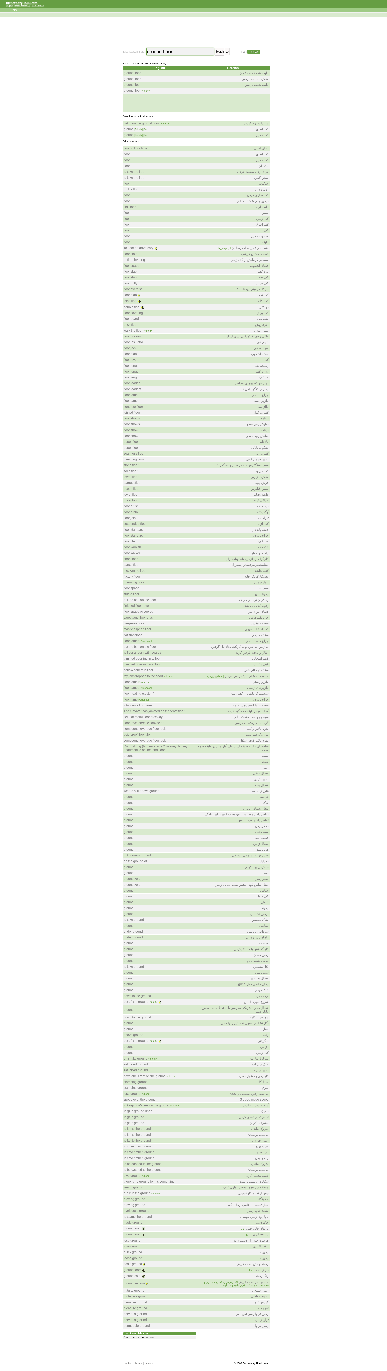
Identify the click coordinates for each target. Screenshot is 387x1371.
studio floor (131, 594)
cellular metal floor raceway (143, 717)
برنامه (265, 418)
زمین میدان (261, 955)
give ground (132, 1175)
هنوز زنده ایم (260, 791)
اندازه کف (262, 371)
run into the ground (137, 1193)
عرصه (264, 796)
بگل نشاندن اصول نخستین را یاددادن (245, 1023)
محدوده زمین (260, 236)
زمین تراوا (262, 1325)
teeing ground (133, 1187)
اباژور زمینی (260, 400)
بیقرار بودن (261, 330)
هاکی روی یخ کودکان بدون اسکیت (246, 336)
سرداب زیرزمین (258, 931)
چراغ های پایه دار (257, 641)
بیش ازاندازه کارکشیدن (253, 1193)
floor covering (133, 313)
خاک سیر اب (260, 1064)
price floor (131, 500)
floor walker (132, 553)
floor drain (131, 512)
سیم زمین (262, 972)
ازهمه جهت (261, 996)
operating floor (134, 582)
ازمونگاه (263, 1199)
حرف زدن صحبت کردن (253, 171)
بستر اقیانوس (260, 488)
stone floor (131, 465)
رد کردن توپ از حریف (254, 600)
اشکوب (264, 183)
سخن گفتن (261, 177)
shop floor (131, 559)
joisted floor (132, 412)
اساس (264, 890)
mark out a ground (136, 1210)
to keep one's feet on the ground (146, 1105)
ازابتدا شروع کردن (256, 123)
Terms (138, 1363)
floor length (131, 365)
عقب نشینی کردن (257, 1175)
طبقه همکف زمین (256, 84)
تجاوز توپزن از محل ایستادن (250, 855)
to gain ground (134, 1117)
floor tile (129, 541)
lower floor (131, 477)
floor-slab (130, 295)
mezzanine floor (135, 570)
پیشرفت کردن (259, 1123)
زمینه (265, 908)
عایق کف (262, 342)
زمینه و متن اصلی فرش (253, 1264)
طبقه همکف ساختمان (254, 73)
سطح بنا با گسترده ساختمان (250, 705)
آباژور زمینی (260, 682)
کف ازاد (263, 523)
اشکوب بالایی (260, 447)
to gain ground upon (138, 1111)
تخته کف (263, 318)
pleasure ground (135, 1302)
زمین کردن (261, 779)
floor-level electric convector (143, 723)
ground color (132, 1276)
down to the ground (137, 996)
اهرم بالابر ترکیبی (257, 728)
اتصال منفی (261, 773)
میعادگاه (263, 1082)
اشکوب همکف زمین (255, 79)
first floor (130, 207)
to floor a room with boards (142, 652)
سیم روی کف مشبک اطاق (251, 717)
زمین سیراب (260, 1070)
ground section (134, 1283)
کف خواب (262, 283)
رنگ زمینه (262, 1276)
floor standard (133, 529)
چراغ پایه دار (260, 395)
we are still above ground (141, 791)
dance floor (131, 564)
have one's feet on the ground (145, 1076)
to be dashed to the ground (143, 1164)
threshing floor (134, 459)
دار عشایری (257, 1234)
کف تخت (263, 277)
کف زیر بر (262, 471)
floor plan (130, 354)
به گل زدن (262, 826)
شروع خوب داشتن (256, 1002)
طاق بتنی (262, 406)
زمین (265, 767)
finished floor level (137, 605)
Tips (243, 51)
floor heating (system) (139, 693)
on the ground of (135, 861)
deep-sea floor (134, 623)
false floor (130, 301)
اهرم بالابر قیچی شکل (254, 740)
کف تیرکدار (261, 412)
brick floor (130, 324)
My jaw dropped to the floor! (143, 676)
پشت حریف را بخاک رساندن (241, 248)
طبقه (265, 242)
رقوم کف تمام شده (256, 605)
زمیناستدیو (262, 594)
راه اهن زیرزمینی (257, 937)
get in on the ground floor (141, 123)
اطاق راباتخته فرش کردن (252, 652)
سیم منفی (262, 832)
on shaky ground (135, 1058)
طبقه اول (262, 207)
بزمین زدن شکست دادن (252, 201)
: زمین (264, 1046)
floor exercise (133, 289)
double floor (132, 307)
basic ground (133, 1264)
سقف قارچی (260, 635)
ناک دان (264, 166)
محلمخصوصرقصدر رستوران (250, 564)
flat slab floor (133, 635)
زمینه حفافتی (260, 1296)
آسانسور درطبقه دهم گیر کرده (248, 711)
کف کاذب (262, 301)
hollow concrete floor (138, 670)
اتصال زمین (261, 843)
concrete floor (133, 406)
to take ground (134, 919)
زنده (266, 1035)
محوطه (264, 943)
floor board (131, 318)
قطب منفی (261, 837)
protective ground (136, 1296)
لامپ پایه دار (260, 529)
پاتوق (265, 1087)
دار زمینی (259, 1270)
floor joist (130, 518)
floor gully (130, 283)
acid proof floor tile (137, 734)
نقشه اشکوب (260, 354)
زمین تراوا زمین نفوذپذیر (252, 1314)
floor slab (130, 271)
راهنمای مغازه (259, 553)
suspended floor (135, 523)
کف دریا (263, 896)
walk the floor (133, 330)
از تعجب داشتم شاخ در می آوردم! (238, 676)
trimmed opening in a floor (142, 658)
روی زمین (262, 189)
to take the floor (134, 171)
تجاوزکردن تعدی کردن (254, 1117)
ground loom (132, 1228)
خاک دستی (261, 1222)
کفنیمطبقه (262, 570)
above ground (133, 1035)
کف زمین (262, 135)
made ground (133, 1222)
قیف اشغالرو (260, 658)
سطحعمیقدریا (259, 623)
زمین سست (260, 1252)
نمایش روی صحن (257, 424)
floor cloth (130, 254)
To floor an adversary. (139, 248)
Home (14, 10)
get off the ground (136, 1001)
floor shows (132, 418)
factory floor (132, 576)
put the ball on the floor (140, 600)
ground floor (132, 73)
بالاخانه (264, 441)
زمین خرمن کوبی (257, 459)
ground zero (132, 878)
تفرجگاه (263, 1308)
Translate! (253, 51)
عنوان (265, 902)
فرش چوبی (261, 482)
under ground (133, 931)
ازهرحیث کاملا (259, 1017)
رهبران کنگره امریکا (255, 389)
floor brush (131, 506)
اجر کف (263, 541)
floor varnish (132, 547)
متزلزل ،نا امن (259, 1058)
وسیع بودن (262, 1146)
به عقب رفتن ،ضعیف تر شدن (249, 1093)
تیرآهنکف (262, 518)
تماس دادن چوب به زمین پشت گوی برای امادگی (236, 814)
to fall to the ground (137, 1128)
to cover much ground (139, 1146)
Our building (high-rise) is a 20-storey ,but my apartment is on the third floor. (155, 748)
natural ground (134, 1290)
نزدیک (265, 1111)
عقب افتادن (261, 1246)
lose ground (132, 1093)
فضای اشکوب (259, 265)
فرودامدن (262, 849)
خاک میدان (261, 990)
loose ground (133, 1258)
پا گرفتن (263, 1041)
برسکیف (263, 506)
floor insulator (133, 342)
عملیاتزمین (261, 582)
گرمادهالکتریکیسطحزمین (252, 723)
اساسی (264, 925)
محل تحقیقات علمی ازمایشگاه (248, 1205)
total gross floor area (138, 705)
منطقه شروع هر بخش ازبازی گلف (246, 1187)
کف (266, 230)
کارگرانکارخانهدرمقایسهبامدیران (247, 559)
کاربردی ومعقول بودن (254, 1076)
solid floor (130, 471)
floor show (131, 430)
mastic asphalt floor (137, 629)
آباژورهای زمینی (258, 687)
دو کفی (264, 307)
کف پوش (262, 313)
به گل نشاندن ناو (258, 960)
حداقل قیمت (260, 500)
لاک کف (263, 547)
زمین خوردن (260, 1140)
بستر (265, 212)
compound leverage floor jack (145, 728)
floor (127, 154)
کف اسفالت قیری (257, 629)
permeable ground (137, 1325)
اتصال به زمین (259, 978)
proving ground (134, 1199)
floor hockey (132, 336)
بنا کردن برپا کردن (256, 867)
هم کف (264, 377)
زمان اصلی (261, 148)
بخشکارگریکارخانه (256, 576)
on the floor (131, 189)
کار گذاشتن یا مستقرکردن (251, 949)
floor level (130, 359)
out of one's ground (137, 855)
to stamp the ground (138, 1216)
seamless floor (134, 453)
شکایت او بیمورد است (254, 1181)
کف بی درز (261, 453)
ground (136, 129)
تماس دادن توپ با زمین (253, 820)
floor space (131, 265)
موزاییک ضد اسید (257, 734)
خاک (266, 802)
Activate (150, 1337)
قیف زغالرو (261, 664)
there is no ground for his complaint (149, 1181)
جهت (265, 761)
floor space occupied (138, 611)
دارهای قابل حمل (254, 1228)
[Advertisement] (195, 32)
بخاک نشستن (260, 919)
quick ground (133, 1252)
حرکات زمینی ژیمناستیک (252, 289)
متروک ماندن (260, 1128)
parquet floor (132, 482)
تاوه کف (263, 271)
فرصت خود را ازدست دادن (251, 1240)
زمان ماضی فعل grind (253, 984)
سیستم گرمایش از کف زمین (249, 260)
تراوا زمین (262, 1320)
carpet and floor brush (139, 617)
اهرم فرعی (261, 348)
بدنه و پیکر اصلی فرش (236, 1283)
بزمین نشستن (259, 914)
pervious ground (135, 1314)
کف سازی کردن (258, 195)
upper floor (131, 441)
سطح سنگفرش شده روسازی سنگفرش (242, 465)
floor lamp (131, 395)
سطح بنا (263, 588)
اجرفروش (262, 324)
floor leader (132, 383)
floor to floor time (135, 148)
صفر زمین (262, 878)
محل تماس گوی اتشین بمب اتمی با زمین (242, 884)
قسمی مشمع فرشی (255, 254)
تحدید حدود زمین (258, 1210)
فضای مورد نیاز (258, 611)
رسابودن (263, 1152)
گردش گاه (262, 1302)
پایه (266, 873)
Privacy (148, 1363)
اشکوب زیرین (260, 477)
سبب (265, 755)
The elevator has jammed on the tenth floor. (154, 711)
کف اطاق (262, 129)
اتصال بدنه (262, 785)
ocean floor (131, 488)
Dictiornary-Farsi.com (21, 3)
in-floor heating (134, 260)
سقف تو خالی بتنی (256, 670)
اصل (266, 1029)
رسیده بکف (261, 365)
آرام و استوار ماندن (256, 1105)
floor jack (130, 348)
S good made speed (254, 1099)
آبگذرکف (263, 512)
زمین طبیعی (260, 1290)
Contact (128, 1363)
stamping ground (136, 1082)
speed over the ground (140, 1099)
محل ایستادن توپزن (256, 808)
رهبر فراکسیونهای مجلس (252, 383)
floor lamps (138, 641)
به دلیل (264, 861)
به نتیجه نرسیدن (258, 1134)
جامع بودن (262, 1158)
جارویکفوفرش (259, 617)
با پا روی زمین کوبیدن (254, 1216)
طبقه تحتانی (261, 494)
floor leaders (132, 389)
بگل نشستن (261, 966)
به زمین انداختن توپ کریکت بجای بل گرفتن (240, 646)
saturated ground (136, 1064)
